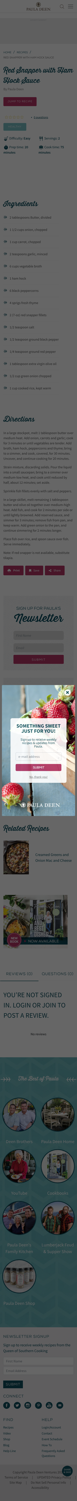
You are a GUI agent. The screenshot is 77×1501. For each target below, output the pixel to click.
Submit (38, 767)
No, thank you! (38, 777)
